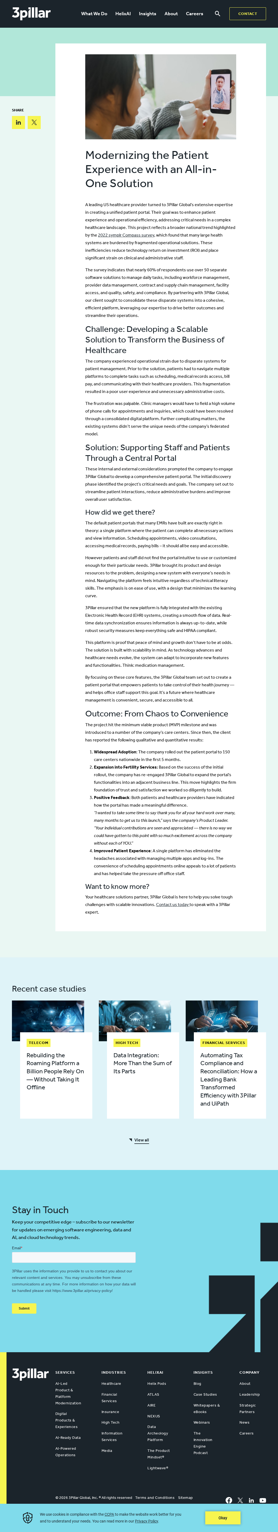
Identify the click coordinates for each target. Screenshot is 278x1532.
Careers (194, 14)
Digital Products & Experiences (66, 1420)
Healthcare (111, 1383)
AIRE (151, 1405)
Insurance (110, 1412)
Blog (197, 1383)
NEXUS (153, 1416)
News (244, 1422)
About (171, 14)
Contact (247, 13)
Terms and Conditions (155, 1497)
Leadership (249, 1394)
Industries (114, 1372)
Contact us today (172, 904)
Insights (147, 14)
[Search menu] (217, 14)
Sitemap (185, 1497)
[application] (139, 1518)
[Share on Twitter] (34, 122)
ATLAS (153, 1394)
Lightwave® (157, 1468)
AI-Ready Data (68, 1437)
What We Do (94, 14)
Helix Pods (156, 1383)
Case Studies (205, 1394)
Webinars (202, 1422)
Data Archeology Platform (157, 1433)
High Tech (111, 1422)
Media (107, 1450)
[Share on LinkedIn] (18, 122)
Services (65, 1372)
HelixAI (123, 14)
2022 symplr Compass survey (126, 235)
